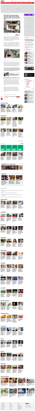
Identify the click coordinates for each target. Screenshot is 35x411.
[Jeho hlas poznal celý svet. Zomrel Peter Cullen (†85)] (20, 342)
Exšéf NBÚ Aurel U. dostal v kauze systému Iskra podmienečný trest (9, 192)
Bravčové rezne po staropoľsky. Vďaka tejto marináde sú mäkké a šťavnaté (3, 320)
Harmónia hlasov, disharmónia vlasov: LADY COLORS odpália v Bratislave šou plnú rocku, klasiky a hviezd (14, 158)
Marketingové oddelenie (20, 408)
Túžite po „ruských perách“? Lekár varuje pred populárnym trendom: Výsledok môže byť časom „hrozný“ (14, 245)
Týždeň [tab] (33, 37)
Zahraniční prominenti (14, 234)
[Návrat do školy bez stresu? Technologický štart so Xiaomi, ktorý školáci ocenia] (20, 253)
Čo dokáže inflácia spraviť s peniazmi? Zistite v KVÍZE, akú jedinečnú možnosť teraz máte (20, 158)
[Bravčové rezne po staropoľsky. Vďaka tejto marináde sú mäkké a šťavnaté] (3, 316)
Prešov (13, 94)
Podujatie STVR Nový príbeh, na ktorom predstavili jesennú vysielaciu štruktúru (12, 182)
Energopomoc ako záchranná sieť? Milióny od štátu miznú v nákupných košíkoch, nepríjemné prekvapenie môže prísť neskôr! (3, 270)
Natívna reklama (10, 409)
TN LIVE (2, 338)
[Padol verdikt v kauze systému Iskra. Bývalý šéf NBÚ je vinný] (9, 342)
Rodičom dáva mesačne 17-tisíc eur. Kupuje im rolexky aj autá (3, 244)
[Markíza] (24, 79)
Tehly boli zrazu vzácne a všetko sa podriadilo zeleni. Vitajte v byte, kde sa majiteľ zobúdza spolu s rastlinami (3, 359)
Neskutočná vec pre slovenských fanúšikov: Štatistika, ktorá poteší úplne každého (3, 158)
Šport (2, 275)
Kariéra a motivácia (5, 300)
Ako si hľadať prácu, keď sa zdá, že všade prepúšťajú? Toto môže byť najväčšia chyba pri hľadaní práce (3, 308)
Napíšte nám (2, 408)
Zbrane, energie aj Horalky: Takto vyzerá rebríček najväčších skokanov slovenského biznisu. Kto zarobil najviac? (9, 270)
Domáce (1, 112)
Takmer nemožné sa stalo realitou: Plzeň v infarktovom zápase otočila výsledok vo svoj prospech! (9, 282)
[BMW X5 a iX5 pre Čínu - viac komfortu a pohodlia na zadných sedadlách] (14, 291)
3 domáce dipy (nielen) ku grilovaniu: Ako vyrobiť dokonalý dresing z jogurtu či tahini (14, 320)
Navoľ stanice (25, 88)
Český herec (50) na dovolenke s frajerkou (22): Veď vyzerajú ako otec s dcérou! (14, 232)
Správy (9, 184)
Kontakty (19, 403)
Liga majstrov (13, 284)
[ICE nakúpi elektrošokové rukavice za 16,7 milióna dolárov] (20, 215)
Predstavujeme (8, 297)
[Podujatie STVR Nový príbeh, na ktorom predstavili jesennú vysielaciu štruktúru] (12, 177)
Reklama (10, 403)
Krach (11, 94)
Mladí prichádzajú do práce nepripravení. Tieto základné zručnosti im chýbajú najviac (20, 308)
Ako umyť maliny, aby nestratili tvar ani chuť (20, 320)
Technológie (3, 326)
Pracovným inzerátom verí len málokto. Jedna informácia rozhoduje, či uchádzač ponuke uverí (9, 308)
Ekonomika (3, 263)
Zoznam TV (4, 174)
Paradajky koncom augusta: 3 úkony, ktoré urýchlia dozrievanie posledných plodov (9, 371)
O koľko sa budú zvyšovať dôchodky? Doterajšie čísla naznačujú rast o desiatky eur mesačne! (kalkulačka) (14, 270)
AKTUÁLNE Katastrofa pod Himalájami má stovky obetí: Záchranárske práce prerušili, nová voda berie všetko (11, 195)
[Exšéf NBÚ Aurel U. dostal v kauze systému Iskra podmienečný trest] (3, 202)
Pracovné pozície (3, 143)
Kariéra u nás (2, 407)
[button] (17, 35)
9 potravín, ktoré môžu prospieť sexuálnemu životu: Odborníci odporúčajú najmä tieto (20, 245)
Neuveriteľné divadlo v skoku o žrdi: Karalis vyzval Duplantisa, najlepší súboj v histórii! (3, 282)
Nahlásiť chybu (5, 99)
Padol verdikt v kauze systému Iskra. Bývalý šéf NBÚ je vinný (8, 345)
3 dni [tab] (30, 37)
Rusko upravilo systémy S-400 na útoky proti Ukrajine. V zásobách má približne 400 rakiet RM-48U (14, 333)
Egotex (15, 94)
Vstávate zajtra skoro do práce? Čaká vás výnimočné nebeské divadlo (14, 307)
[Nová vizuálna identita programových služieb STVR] (19, 177)
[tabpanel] (29, 44)
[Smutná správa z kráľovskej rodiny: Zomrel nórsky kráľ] (3, 228)
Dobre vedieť (29, 58)
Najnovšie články (4, 188)
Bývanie (2, 351)
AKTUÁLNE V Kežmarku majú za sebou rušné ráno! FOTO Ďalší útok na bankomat (14, 206)
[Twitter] (28, 403)
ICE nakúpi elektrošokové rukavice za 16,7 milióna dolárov (20, 218)
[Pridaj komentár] (2, 92)
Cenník (10, 407)
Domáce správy (4, 199)
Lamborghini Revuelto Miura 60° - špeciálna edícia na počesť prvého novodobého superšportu (9, 295)
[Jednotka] (24, 83)
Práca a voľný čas (13, 309)
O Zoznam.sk (2, 403)
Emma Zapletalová (19, 284)
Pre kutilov (3, 363)
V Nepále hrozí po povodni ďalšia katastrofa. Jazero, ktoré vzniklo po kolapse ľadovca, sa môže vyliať (14, 346)
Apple (7, 335)
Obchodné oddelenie (19, 406)
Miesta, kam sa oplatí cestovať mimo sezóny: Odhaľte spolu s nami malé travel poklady (30, 75)
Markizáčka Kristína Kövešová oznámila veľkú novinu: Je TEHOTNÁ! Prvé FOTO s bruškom (9, 232)
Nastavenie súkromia (3, 406)
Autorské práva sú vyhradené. (28, 405)
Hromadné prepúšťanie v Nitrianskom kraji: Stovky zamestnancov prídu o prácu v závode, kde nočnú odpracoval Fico (14, 110)
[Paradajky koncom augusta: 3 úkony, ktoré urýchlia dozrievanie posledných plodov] (9, 367)
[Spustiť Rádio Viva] (29, 14)
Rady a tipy (19, 321)
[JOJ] (24, 81)
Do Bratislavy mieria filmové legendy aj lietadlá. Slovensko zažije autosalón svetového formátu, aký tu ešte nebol (20, 295)
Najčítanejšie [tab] (27, 37)
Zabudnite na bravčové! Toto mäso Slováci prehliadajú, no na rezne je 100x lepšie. (9, 320)
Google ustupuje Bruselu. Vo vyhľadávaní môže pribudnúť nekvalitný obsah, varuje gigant (3, 333)
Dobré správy (4, 250)
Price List (10, 408)
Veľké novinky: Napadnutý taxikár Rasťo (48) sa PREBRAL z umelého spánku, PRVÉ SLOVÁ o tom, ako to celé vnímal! (9, 206)
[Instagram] (27, 403)
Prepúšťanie (8, 94)
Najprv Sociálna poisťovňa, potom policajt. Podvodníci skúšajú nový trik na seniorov (3, 346)
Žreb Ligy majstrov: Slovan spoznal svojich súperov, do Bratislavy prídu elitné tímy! (14, 282)
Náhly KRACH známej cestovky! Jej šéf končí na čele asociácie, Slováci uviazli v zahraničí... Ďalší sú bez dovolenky (3, 110)
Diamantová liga (2, 284)
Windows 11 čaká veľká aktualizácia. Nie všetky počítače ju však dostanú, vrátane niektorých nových (20, 333)
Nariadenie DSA (2, 409)
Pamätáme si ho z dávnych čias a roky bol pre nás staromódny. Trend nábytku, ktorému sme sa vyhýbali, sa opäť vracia (20, 359)
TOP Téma (13, 335)
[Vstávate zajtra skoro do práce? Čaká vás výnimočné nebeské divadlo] (14, 304)
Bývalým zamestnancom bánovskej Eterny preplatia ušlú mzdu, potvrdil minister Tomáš (9, 110)
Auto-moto (3, 288)
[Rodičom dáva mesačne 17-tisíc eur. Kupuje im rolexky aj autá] (3, 241)
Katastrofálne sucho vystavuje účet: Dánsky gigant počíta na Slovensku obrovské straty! (20, 270)
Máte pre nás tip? (19, 409)
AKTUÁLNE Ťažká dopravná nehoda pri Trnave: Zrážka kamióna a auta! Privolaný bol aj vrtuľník (30, 102)
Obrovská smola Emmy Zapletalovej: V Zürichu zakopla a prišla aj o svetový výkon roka (20, 282)
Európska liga (8, 284)
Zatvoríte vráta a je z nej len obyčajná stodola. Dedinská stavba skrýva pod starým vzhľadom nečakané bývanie (14, 359)
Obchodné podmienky (11, 406)
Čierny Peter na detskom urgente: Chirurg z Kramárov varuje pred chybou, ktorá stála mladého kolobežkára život (12, 190)
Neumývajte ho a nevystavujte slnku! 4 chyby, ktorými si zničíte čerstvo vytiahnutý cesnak (14, 371)
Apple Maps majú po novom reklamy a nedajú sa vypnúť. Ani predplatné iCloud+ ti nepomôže (9, 333)
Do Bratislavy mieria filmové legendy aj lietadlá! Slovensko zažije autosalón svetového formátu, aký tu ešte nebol (9, 158)
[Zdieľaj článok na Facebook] (2, 94)
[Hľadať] (33, 3)
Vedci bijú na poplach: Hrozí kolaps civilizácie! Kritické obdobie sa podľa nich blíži (9, 245)
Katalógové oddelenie (20, 407)
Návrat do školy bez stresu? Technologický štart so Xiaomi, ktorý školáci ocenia (20, 257)
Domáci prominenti (8, 234)
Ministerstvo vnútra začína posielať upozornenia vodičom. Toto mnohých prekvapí (3, 295)
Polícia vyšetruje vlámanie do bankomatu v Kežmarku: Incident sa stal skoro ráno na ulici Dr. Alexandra (20, 206)
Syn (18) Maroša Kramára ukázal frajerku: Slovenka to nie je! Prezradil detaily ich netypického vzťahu (5, 182)
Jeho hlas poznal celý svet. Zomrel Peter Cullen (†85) (20, 345)
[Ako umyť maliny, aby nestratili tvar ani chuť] (20, 316)
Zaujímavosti (3, 237)
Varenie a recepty (4, 313)
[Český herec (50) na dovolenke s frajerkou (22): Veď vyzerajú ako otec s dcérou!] (14, 228)
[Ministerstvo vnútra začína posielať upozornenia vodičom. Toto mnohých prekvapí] (3, 291)
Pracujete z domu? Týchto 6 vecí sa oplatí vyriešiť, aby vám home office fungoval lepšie (29, 47)
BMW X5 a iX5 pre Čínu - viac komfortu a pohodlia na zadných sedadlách (14, 294)
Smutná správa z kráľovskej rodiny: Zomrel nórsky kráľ (3, 231)
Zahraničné (3, 212)
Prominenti (3, 224)
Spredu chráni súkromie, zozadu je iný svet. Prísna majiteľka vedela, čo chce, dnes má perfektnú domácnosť (9, 359)
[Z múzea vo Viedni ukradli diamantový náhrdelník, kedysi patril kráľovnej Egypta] (9, 215)
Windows (19, 335)
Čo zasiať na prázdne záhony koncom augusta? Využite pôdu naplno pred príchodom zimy (20, 371)
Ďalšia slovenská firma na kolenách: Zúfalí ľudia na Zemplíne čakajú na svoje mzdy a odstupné (20, 110)
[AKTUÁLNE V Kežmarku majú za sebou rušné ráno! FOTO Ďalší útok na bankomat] (14, 202)
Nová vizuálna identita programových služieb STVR (18, 182)
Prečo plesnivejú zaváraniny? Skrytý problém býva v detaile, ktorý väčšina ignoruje (3, 371)
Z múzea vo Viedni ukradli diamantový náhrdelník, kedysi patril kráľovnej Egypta (9, 219)
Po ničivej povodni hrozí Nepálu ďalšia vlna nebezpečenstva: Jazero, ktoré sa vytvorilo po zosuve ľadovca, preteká (14, 219)
